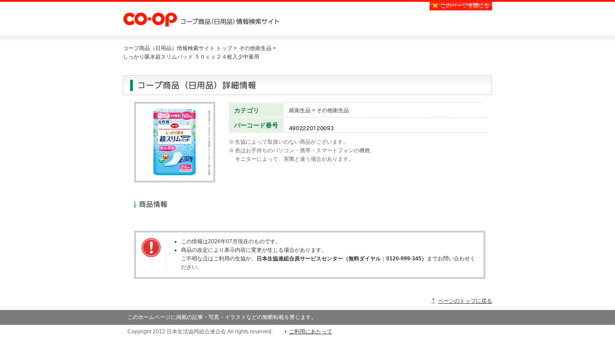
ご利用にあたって (310, 331)
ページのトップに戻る (465, 301)
